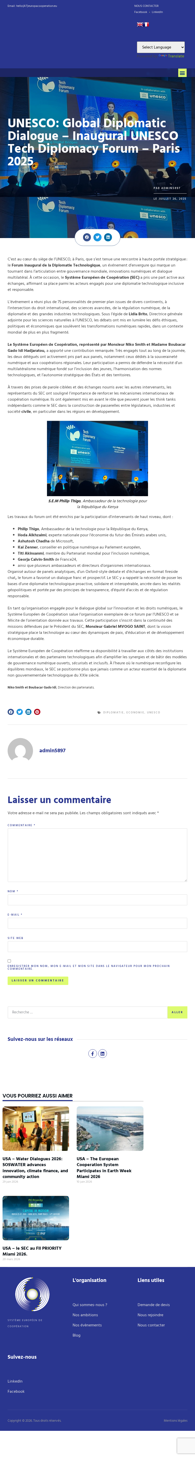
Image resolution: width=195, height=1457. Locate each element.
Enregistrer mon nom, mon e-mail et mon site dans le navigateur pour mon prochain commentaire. (89, 967)
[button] (182, 73)
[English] (140, 26)
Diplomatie (113, 712)
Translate (176, 56)
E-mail (15, 915)
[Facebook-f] (92, 1053)
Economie (135, 712)
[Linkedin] (102, 1053)
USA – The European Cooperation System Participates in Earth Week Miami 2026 (104, 1167)
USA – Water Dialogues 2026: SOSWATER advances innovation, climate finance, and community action (35, 1167)
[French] (146, 26)
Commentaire (22, 825)
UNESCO (153, 712)
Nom (13, 891)
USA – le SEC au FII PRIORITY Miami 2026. (32, 1251)
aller (177, 1012)
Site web (15, 938)
